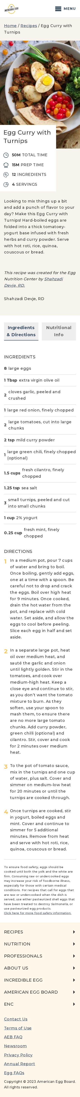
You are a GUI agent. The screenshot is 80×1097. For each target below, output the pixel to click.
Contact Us (16, 1019)
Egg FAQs (14, 1073)
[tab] (21, 331)
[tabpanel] (40, 600)
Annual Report (19, 1064)
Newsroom (15, 1046)
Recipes (28, 25)
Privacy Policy (18, 1055)
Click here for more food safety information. (37, 913)
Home (10, 25)
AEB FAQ (13, 1037)
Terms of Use (18, 1028)
